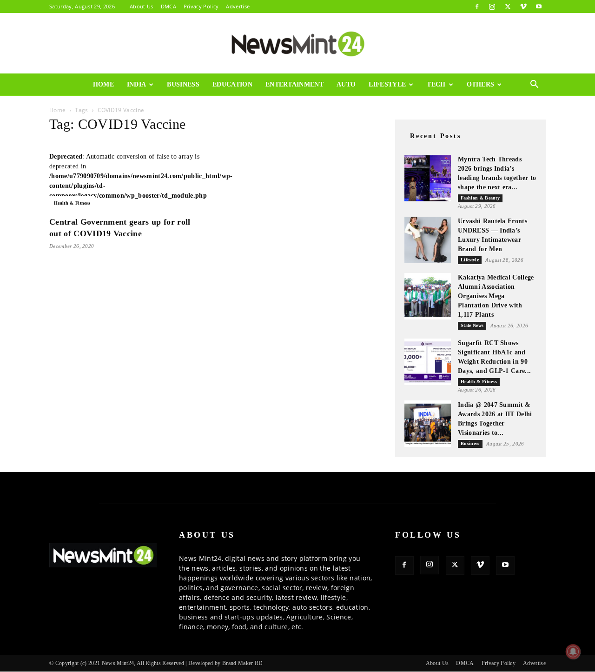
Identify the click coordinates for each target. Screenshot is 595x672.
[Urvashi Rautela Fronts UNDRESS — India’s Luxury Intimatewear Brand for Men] (427, 240)
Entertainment (294, 84)
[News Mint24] (297, 43)
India (136, 84)
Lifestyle (387, 84)
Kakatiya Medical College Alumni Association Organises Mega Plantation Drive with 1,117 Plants (496, 296)
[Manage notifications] (573, 651)
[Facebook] (477, 6)
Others (481, 84)
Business (183, 84)
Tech (436, 84)
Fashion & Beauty (480, 197)
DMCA (168, 6)
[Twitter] (508, 6)
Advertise (238, 6)
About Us (141, 6)
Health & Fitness (72, 203)
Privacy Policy (201, 6)
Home (103, 84)
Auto (346, 84)
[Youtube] (539, 6)
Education (232, 84)
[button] (534, 85)
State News (472, 325)
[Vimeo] (523, 6)
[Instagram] (492, 6)
